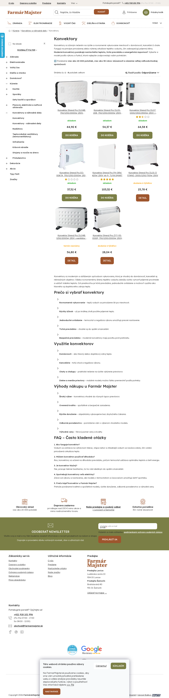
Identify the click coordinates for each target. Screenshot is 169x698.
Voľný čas (15, 67)
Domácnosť (16, 78)
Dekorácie (15, 163)
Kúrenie (14, 83)
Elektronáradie (17, 62)
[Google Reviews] (91, 650)
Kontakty (61, 3)
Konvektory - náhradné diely (27, 123)
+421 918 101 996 (132, 3)
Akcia (12, 168)
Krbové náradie (20, 147)
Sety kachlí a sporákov (24, 99)
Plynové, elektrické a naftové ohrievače (27, 106)
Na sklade (29, 44)
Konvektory (18, 118)
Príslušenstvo (19, 158)
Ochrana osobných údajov (21, 572)
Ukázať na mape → (97, 593)
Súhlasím (118, 666)
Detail (143, 198)
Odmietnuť (101, 666)
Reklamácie (14, 576)
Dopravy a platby (28, 3)
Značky (13, 179)
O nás (11, 3)
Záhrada (14, 57)
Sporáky (17, 94)
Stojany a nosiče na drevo (26, 152)
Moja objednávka (17, 580)
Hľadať (101, 12)
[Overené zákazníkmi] (72, 650)
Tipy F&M (14, 174)
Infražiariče (18, 142)
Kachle (16, 89)
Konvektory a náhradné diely (27, 112)
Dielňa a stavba (18, 73)
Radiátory (18, 129)
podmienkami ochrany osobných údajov (143, 532)
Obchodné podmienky (19, 568)
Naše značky (54, 572)
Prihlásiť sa (109, 539)
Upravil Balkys (144, 695)
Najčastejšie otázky (57, 568)
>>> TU (70, 684)
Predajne (46, 3)
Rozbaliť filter (26, 50)
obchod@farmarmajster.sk (28, 626)
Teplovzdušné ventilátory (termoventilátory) (25, 135)
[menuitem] (16, 23)
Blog (50, 576)
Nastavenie (51, 691)
